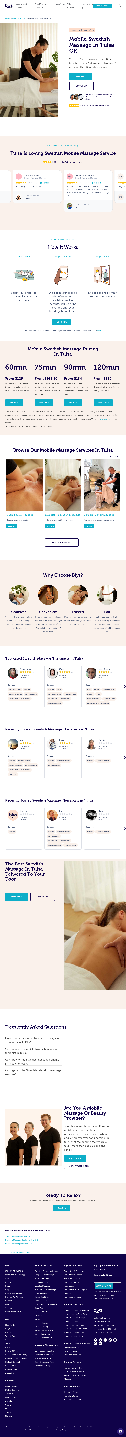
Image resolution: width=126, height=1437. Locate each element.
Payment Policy (12, 1351)
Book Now (80, 76)
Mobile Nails (40, 1315)
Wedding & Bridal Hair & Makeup (75, 1377)
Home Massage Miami (73, 1336)
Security (8, 1340)
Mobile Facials (41, 1312)
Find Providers (70, 1351)
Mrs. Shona (104, 669)
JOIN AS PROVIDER (14, 1271)
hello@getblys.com (102, 1318)
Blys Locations (18, 18)
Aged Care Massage (43, 1308)
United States (11, 1386)
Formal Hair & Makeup (74, 1368)
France (8, 1408)
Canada (8, 1401)
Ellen (26, 207)
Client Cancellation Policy (16, 1354)
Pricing (8, 1332)
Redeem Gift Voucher (44, 1354)
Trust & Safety (11, 1336)
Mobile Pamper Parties (44, 1337)
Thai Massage (41, 1293)
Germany (9, 1405)
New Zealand (10, 1397)
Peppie (63, 740)
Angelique (25, 669)
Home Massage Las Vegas (75, 1328)
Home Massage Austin (74, 1332)
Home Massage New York (75, 1314)
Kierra (23, 811)
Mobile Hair (40, 1319)
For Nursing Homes (72, 1297)
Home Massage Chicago (74, 1317)
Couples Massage (42, 1286)
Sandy (101, 740)
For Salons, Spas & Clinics (75, 1278)
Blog (7, 1289)
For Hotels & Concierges (74, 1271)
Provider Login (11, 1369)
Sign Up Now (75, 1158)
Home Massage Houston (75, 1325)
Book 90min (73, 402)
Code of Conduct (12, 1362)
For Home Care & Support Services (75, 1291)
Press (7, 1286)
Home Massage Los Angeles (76, 1310)
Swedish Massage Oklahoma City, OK (21, 1240)
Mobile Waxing (41, 1326)
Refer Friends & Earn (14, 1293)
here (99, 331)
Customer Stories (71, 1392)
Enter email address (103, 1275)
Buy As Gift (81, 85)
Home (7, 18)
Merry (62, 669)
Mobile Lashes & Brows (45, 1330)
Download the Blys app (15, 1274)
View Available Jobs (79, 1165)
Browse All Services (62, 542)
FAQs (7, 1328)
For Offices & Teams (73, 1274)
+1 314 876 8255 (102, 1321)
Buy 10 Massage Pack (44, 1362)
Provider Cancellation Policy (17, 1358)
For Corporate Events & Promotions (74, 1284)
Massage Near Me (71, 1347)
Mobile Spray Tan (42, 1334)
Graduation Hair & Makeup (75, 1371)
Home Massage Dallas (73, 1321)
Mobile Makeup (41, 1323)
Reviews (9, 1282)
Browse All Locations (20, 1252)
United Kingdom (12, 1390)
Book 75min (44, 402)
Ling (76, 198)
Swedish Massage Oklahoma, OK (19, 1236)
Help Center (10, 1325)
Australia (9, 1393)
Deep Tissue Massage (44, 1274)
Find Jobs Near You (72, 1354)
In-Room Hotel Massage (45, 1289)
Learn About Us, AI (13, 1312)
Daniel (102, 811)
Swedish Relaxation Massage (47, 1271)
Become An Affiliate (14, 1297)
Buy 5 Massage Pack (44, 1358)
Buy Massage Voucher (44, 1351)
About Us (9, 1278)
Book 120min (103, 402)
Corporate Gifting (42, 1365)
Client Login (10, 1365)
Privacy (8, 1347)
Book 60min (14, 402)
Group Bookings (42, 1297)
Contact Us (10, 1373)
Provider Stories (71, 1396)
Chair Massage (41, 1300)
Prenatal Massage (42, 1282)
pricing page (105, 419)
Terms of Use (46, 1430)
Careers (8, 1300)
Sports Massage (42, 1278)
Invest (7, 1304)
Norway (8, 1416)
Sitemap (8, 1308)
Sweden (8, 1412)
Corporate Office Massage (46, 1304)
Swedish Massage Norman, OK (18, 1243)
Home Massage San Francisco (77, 1343)
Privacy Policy (107, 1298)
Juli (22, 740)
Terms (8, 1343)
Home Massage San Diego (75, 1340)
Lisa (61, 811)
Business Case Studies (74, 1399)
